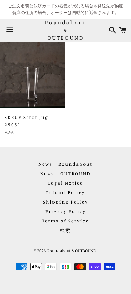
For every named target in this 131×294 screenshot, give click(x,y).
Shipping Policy (65, 202)
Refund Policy (65, 192)
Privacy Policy (65, 211)
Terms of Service (65, 221)
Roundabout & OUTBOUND (65, 30)
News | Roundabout (65, 164)
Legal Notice (65, 183)
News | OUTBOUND (65, 173)
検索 (65, 230)
